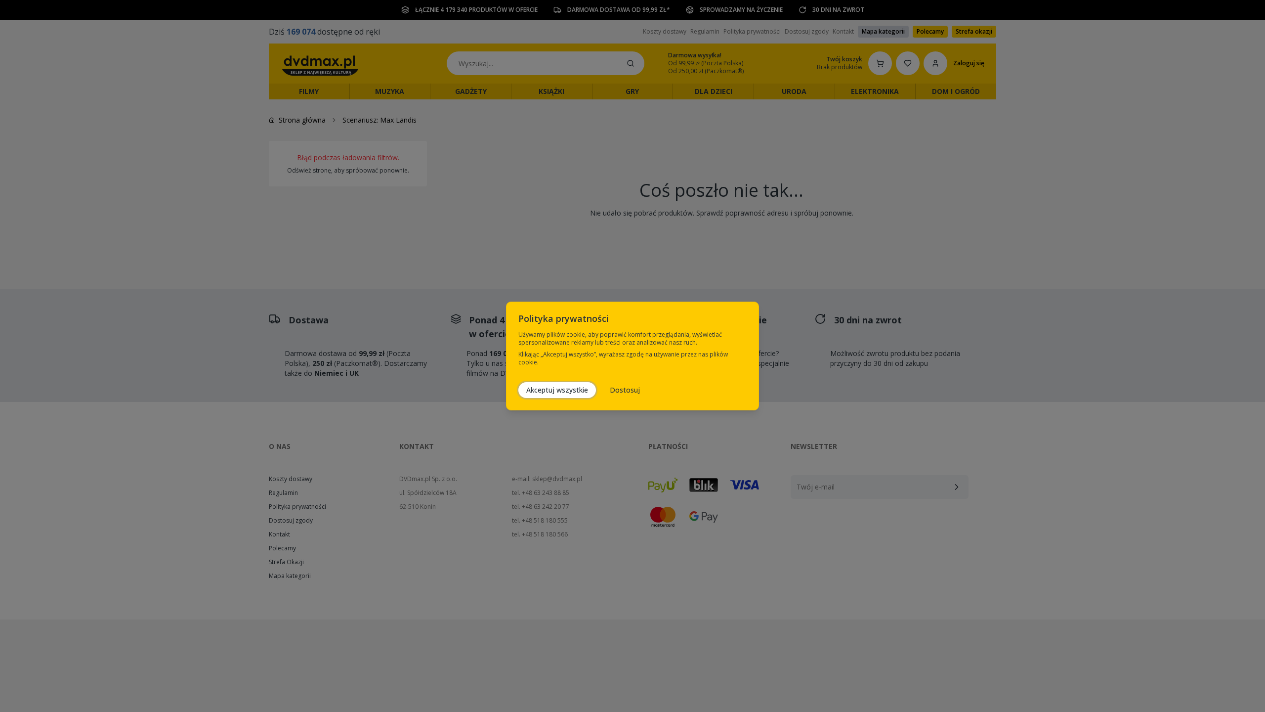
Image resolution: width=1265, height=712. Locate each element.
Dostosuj (625, 390)
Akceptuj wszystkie (557, 390)
